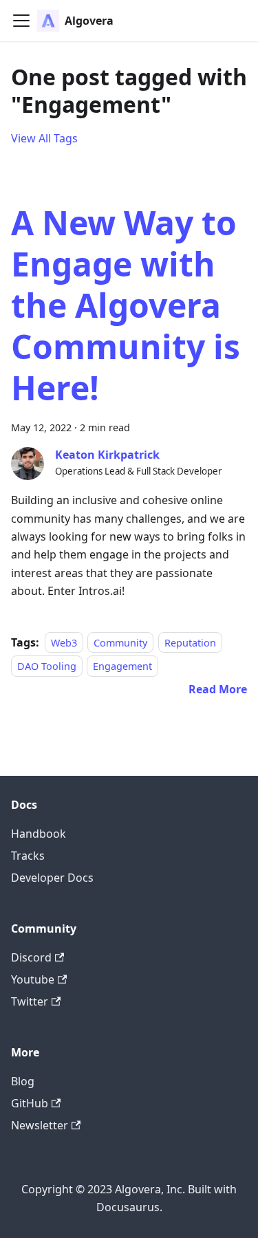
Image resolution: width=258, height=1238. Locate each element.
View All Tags (44, 138)
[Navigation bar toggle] (21, 20)
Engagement (122, 666)
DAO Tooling (46, 666)
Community (120, 642)
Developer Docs (52, 877)
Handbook (38, 833)
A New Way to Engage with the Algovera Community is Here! (125, 305)
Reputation (190, 642)
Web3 (64, 642)
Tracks (28, 855)
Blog (22, 1081)
